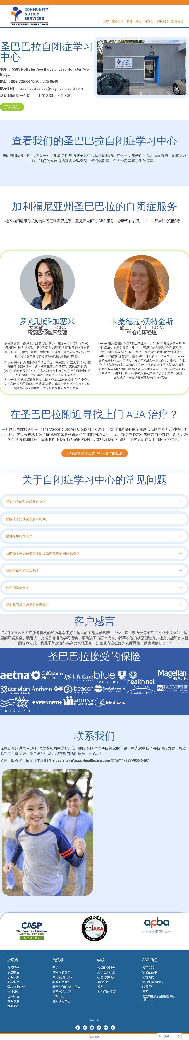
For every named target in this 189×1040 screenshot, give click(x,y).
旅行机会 (13, 991)
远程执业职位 (16, 987)
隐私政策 (94, 1020)
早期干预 (58, 996)
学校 (138, 21)
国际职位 (13, 996)
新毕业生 (13, 982)
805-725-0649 (46, 81)
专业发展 (13, 1001)
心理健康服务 (106, 977)
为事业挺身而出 (152, 982)
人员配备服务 (106, 967)
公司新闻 (148, 977)
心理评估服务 (61, 982)
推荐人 (148, 21)
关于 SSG (162, 21)
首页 (106, 21)
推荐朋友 (13, 1006)
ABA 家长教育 (61, 972)
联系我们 (148, 987)
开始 (55, 967)
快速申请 (13, 972)
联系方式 (177, 21)
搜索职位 (13, 967)
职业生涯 (118, 21)
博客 (100, 987)
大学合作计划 (106, 972)
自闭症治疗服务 (62, 977)
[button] (94, 501)
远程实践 (103, 982)
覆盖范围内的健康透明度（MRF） (158, 998)
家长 (130, 21)
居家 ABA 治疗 (61, 991)
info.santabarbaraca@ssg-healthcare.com (49, 88)
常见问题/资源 (106, 991)
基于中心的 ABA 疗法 (66, 987)
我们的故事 (149, 972)
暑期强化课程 (61, 1001)
